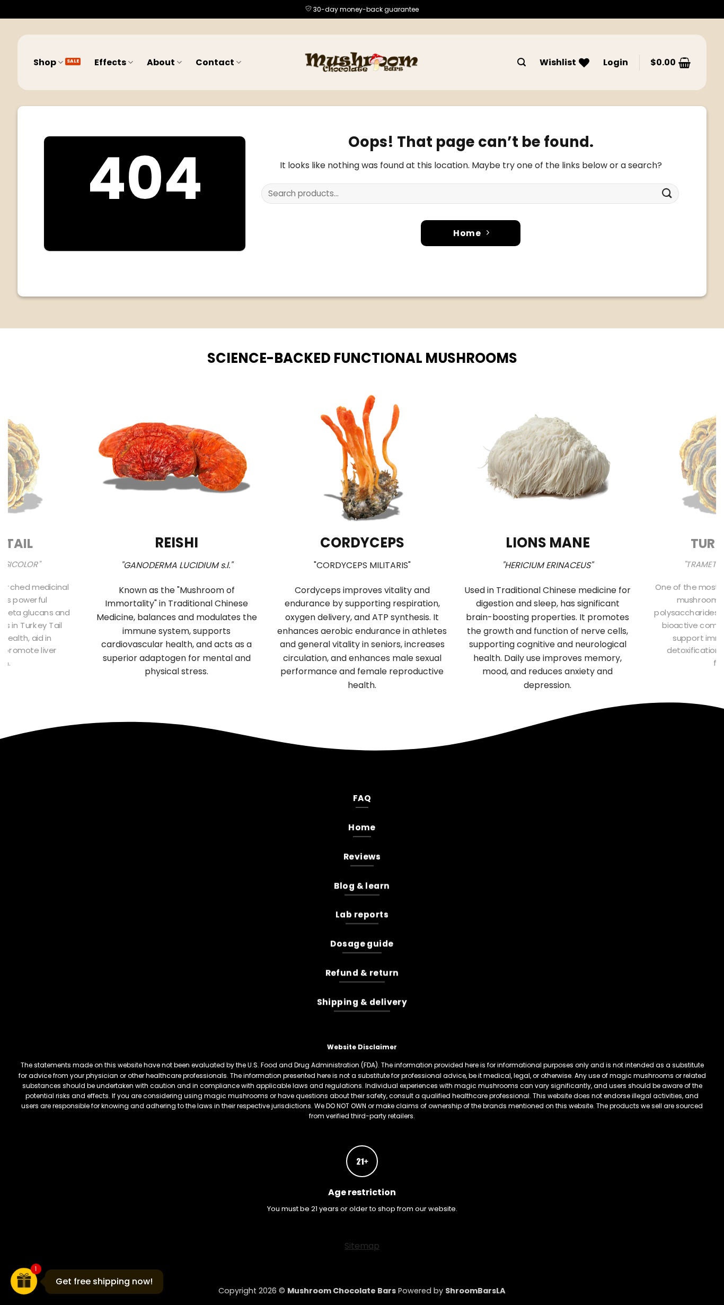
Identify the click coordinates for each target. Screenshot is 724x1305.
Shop (44, 62)
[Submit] (667, 193)
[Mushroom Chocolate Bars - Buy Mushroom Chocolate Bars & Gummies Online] (362, 62)
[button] (521, 62)
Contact (215, 62)
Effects (110, 62)
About (161, 62)
